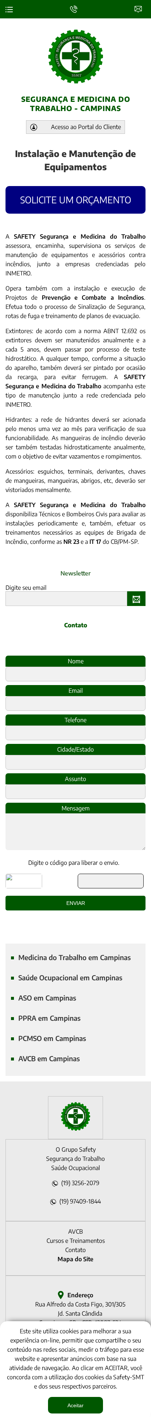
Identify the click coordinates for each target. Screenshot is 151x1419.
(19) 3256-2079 (80, 1183)
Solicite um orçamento (75, 200)
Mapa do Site (75, 1259)
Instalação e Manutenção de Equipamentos (75, 160)
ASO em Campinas (47, 998)
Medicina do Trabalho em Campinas (74, 957)
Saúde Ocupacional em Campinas (70, 977)
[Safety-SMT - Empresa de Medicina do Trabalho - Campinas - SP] (75, 56)
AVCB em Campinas (49, 1058)
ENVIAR (138, 599)
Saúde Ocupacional (75, 1168)
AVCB (75, 1231)
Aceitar (75, 1405)
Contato (140, 8)
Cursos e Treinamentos (76, 1240)
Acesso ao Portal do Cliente (86, 127)
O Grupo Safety (76, 1149)
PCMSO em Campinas (52, 1038)
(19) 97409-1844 (80, 1201)
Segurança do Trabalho (75, 1158)
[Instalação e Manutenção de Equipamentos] (75, 1128)
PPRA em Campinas (49, 1018)
